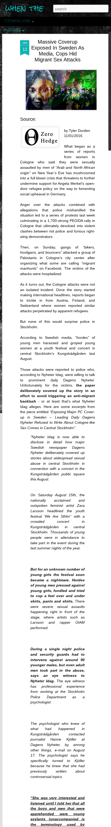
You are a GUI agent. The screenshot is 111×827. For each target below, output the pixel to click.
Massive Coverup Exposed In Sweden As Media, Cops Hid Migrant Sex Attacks (57, 50)
